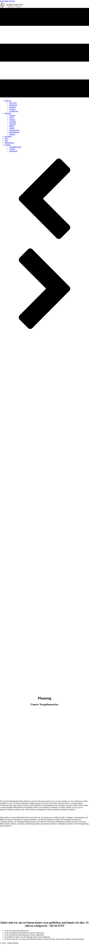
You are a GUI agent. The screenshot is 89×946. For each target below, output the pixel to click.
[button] (44, 199)
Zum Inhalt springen (7, 1)
